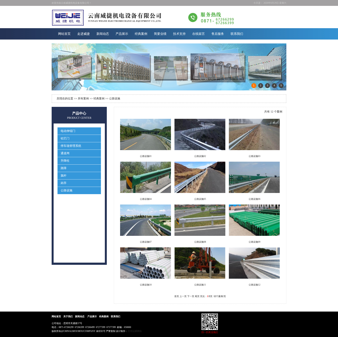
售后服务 (217, 33)
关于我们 (68, 316)
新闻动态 (102, 33)
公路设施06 (254, 199)
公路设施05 (200, 199)
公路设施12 (254, 284)
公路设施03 (254, 156)
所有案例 (83, 98)
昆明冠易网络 (135, 331)
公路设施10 (146, 284)
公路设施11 (200, 284)
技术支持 (179, 33)
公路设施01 (146, 156)
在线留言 (198, 33)
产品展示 (122, 33)
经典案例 (141, 33)
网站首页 (64, 33)
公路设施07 (146, 242)
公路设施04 (146, 199)
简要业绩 (160, 33)
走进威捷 (83, 33)
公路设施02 (200, 156)
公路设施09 (254, 242)
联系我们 (237, 33)
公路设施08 (200, 242)
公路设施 (114, 98)
